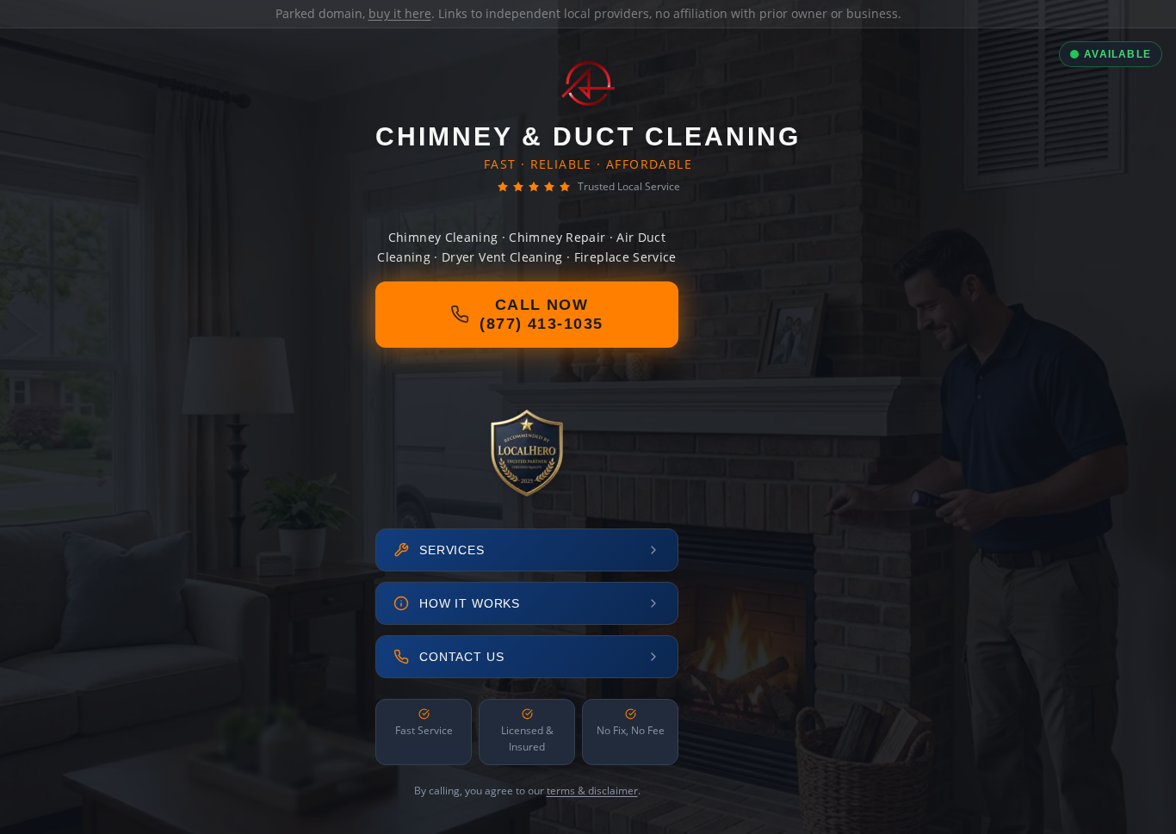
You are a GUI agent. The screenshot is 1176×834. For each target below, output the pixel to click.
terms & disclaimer (592, 790)
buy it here (399, 13)
